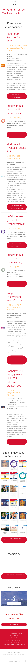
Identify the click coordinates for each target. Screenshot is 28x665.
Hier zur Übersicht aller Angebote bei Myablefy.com (14, 540)
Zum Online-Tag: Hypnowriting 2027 (17, 284)
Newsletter (15, 624)
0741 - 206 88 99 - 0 (16, 641)
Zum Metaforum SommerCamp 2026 (17, 96)
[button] (26, 2)
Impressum (17, 652)
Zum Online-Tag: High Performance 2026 (17, 135)
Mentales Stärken (14, 603)
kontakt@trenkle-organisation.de (16, 644)
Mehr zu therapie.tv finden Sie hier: (15, 576)
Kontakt (10, 652)
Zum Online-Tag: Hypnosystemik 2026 (16, 245)
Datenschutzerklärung (9, 654)
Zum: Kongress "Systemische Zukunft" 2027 (16, 360)
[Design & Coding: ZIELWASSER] (25, 661)
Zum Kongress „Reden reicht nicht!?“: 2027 (17, 442)
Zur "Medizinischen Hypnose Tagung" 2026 (17, 207)
